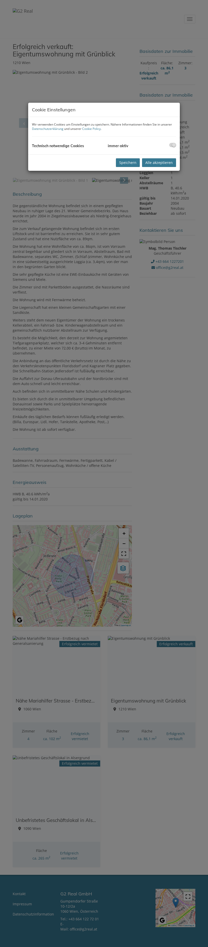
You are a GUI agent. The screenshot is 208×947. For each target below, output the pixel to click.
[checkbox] (172, 145)
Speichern (127, 162)
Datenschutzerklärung (47, 129)
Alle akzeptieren (159, 162)
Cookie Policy (91, 129)
